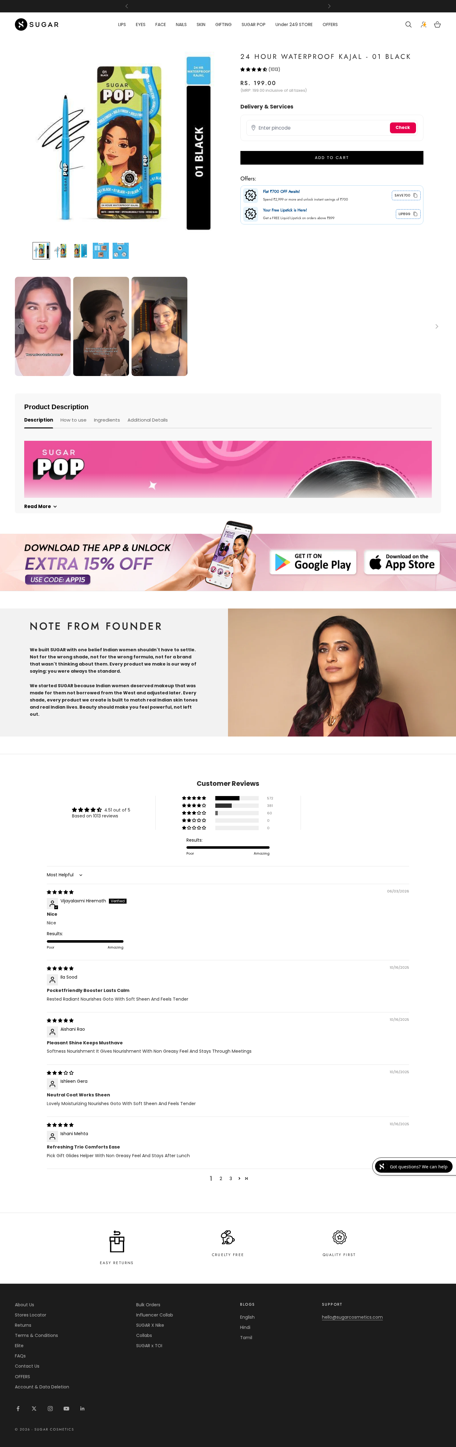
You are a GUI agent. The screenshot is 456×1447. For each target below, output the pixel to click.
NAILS (181, 24)
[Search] (409, 24)
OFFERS (330, 24)
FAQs (20, 1356)
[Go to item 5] (120, 250)
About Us (24, 1305)
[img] (60, 892)
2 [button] (221, 1178)
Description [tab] (38, 420)
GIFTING (223, 24)
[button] (254, 69)
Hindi (245, 1327)
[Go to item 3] (81, 250)
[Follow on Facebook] (18, 1408)
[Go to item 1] (41, 250)
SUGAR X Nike (150, 1325)
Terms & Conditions (36, 1335)
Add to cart (332, 158)
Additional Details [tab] (147, 420)
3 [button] (231, 1178)
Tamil (246, 1337)
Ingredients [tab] (107, 420)
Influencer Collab (154, 1315)
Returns (23, 1325)
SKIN (201, 24)
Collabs (144, 1335)
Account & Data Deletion (42, 1387)
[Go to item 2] (61, 250)
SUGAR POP (254, 24)
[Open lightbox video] (43, 326)
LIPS (122, 24)
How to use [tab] (73, 420)
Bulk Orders (148, 1305)
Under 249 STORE (294, 24)
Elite (19, 1346)
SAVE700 (402, 194)
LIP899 (404, 213)
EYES (140, 24)
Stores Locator (30, 1315)
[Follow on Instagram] (50, 1408)
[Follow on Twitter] (34, 1408)
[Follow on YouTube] (66, 1408)
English (247, 1317)
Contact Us (27, 1366)
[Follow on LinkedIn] (82, 1408)
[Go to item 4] (101, 250)
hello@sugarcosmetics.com (352, 1317)
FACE (160, 24)
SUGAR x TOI (149, 1346)
